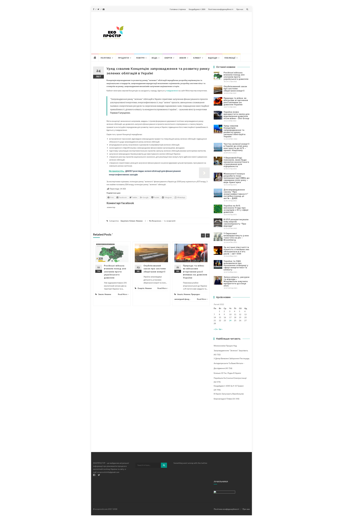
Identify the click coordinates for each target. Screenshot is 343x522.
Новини (139, 221)
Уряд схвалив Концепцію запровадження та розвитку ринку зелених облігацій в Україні (234, 131)
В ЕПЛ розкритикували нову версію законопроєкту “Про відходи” (236, 222)
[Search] (164, 465)
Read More (122, 294)
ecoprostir (171, 221)
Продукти (123, 58)
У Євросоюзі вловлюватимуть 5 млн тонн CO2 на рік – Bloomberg (236, 236)
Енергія (168, 58)
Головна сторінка (178, 9)
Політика (106, 58)
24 (230, 320)
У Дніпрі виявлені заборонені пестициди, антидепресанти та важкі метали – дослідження (232, 363)
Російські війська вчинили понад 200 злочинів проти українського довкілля (115, 271)
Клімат (197, 58)
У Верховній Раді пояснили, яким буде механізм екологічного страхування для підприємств (236, 162)
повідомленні (172, 90)
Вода (154, 58)
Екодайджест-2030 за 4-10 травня (229, 386)
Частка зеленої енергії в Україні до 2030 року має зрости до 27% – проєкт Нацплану (236, 147)
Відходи (212, 58)
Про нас (239, 9)
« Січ (216, 329)
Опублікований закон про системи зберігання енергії (154, 268)
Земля (182, 58)
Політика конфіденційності (220, 9)
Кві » (220, 329)
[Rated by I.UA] (224, 492)
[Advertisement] (191, 33)
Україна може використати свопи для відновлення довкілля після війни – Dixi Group (236, 115)
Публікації (229, 58)
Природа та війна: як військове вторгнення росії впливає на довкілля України (195, 271)
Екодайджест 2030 (197, 9)
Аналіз (180, 294)
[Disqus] (151, 346)
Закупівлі (124, 221)
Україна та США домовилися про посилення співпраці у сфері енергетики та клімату (236, 265)
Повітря (140, 58)
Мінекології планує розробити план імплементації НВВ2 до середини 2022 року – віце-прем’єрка (236, 178)
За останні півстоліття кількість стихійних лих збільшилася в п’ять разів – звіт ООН (236, 250)
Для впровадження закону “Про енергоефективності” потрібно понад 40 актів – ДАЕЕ (236, 194)
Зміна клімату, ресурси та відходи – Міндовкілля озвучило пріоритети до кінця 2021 (236, 281)
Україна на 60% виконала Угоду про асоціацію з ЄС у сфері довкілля (236, 209)
